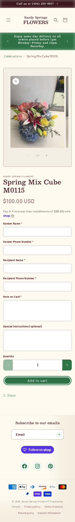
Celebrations (13, 56)
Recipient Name (14, 260)
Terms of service (53, 506)
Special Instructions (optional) (22, 326)
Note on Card (12, 296)
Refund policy (26, 513)
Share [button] (11, 395)
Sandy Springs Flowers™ (35, 501)
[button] (8, 20)
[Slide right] (46, 155)
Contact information (49, 513)
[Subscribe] (58, 434)
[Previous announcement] (7, 41)
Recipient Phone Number (19, 278)
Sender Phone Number (18, 241)
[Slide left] (28, 155)
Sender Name (12, 223)
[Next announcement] (67, 41)
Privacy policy (32, 506)
